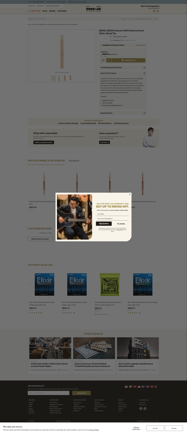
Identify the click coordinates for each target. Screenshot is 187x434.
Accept (155, 428)
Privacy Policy (94, 430)
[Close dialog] (129, 194)
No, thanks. (121, 224)
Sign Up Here (103, 224)
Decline (173, 428)
